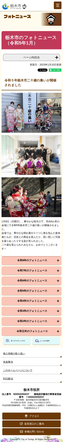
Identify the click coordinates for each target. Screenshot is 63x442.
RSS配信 (8, 378)
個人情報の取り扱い (14, 353)
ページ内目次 (31, 57)
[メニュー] (57, 5)
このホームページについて (17, 370)
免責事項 (8, 362)
